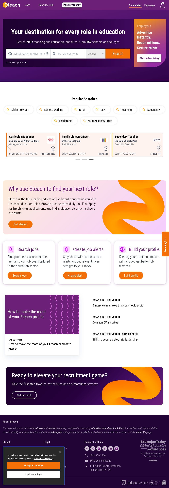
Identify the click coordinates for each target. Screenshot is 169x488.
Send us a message (100, 460)
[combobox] (28, 54)
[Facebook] (86, 448)
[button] (162, 5)
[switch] (17, 62)
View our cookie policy (43, 458)
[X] (92, 448)
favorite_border (53, 148)
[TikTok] (104, 448)
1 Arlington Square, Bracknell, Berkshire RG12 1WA (105, 467)
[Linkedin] (110, 448)
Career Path (130, 334)
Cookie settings (33, 474)
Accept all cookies (33, 465)
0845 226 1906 (98, 455)
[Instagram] (98, 448)
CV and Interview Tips (106, 300)
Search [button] (117, 53)
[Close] (60, 452)
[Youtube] (116, 448)
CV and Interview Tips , (106, 334)
